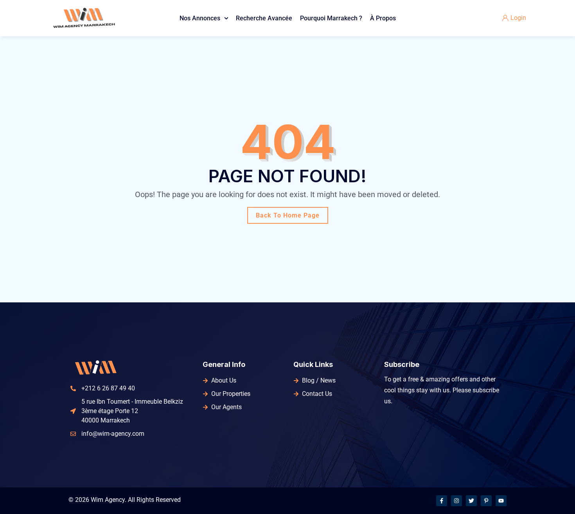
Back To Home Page (288, 215)
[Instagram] (456, 500)
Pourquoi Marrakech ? (331, 18)
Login (518, 18)
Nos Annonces (200, 18)
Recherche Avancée (264, 18)
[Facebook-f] (441, 500)
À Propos (383, 18)
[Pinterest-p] (486, 500)
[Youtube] (501, 500)
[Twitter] (471, 500)
